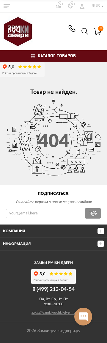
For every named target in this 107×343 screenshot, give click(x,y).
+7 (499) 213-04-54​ (71, 28)
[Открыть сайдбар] (6, 6)
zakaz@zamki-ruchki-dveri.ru (54, 312)
